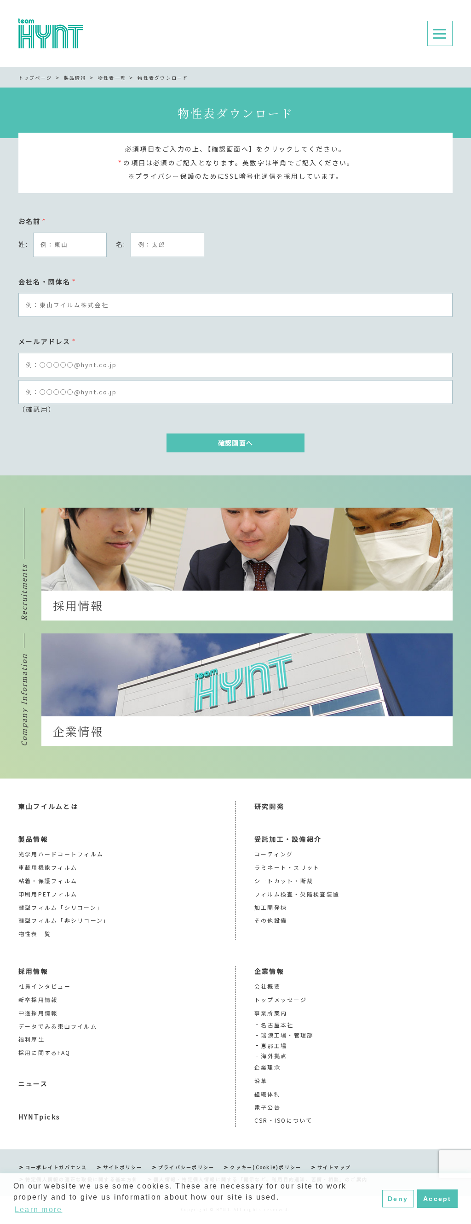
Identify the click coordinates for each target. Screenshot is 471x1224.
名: (121, 244)
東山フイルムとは (48, 806)
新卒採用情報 (37, 999)
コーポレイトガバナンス (56, 1167)
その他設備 (270, 920)
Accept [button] (437, 1198)
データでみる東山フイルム (57, 1026)
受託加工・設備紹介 (288, 838)
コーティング (273, 854)
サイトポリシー (123, 1167)
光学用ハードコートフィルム (60, 854)
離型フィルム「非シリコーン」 (63, 920)
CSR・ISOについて (283, 1120)
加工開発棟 (270, 907)
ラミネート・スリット (287, 867)
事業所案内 (270, 1013)
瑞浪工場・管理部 (287, 1035)
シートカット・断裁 (283, 880)
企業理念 (267, 1067)
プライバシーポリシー (186, 1167)
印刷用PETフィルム (47, 894)
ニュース (33, 1083)
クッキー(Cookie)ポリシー (265, 1167)
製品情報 (75, 77)
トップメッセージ (280, 999)
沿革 (260, 1080)
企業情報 (269, 971)
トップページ (35, 77)
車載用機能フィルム (47, 867)
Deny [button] (398, 1198)
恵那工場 (274, 1045)
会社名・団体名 (47, 281)
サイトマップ (334, 1167)
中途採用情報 (37, 1013)
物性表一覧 (112, 77)
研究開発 (269, 806)
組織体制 (267, 1094)
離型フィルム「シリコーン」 (60, 907)
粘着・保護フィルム (47, 880)
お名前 (32, 221)
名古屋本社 (277, 1025)
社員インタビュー (44, 986)
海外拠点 (274, 1056)
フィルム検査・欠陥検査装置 (296, 894)
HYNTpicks (39, 1116)
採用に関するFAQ (44, 1052)
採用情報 (33, 971)
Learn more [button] (38, 1209)
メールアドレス (47, 341)
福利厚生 (31, 1039)
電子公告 (267, 1107)
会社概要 (267, 986)
